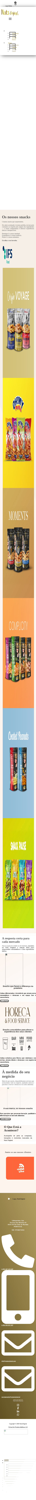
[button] (9, 6)
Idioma (9, 31)
